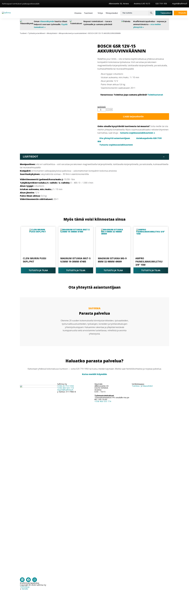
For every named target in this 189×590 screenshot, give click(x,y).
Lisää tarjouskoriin (133, 116)
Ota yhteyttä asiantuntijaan (114, 138)
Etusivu (78, 13)
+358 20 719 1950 (65, 386)
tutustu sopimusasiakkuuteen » (137, 132)
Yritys (100, 13)
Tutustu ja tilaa (38, 270)
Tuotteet (88, 13)
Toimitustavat (155, 94)
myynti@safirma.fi (179, 3)
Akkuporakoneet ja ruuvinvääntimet (73, 33)
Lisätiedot (93, 156)
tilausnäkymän (47, 21)
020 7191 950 (161, 3)
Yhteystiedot (112, 13)
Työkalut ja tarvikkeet (36, 33)
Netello (25, 588)
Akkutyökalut (52, 33)
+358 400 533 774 (65, 387)
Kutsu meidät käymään (94, 374)
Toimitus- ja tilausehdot (142, 386)
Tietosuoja (24, 587)
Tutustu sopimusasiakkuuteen (116, 144)
